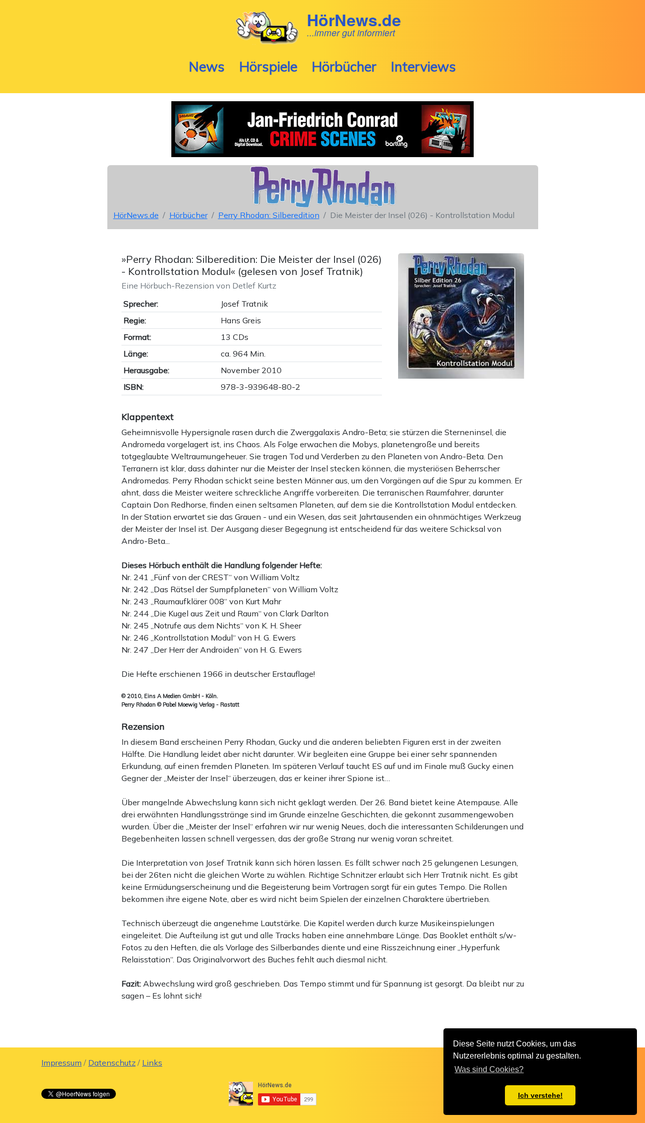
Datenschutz (112, 1063)
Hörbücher (344, 66)
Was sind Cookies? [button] (489, 1069)
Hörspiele (268, 66)
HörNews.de (136, 215)
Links (152, 1063)
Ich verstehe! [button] (540, 1095)
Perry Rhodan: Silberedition (268, 215)
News (207, 66)
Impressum (61, 1063)
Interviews (423, 66)
